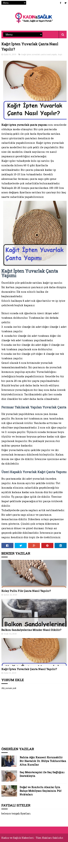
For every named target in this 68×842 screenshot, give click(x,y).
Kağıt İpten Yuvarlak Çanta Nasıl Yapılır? (29, 669)
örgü (60, 54)
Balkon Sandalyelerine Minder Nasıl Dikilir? (31, 630)
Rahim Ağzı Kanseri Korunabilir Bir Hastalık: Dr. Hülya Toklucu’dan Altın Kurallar (43, 760)
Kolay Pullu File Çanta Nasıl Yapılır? (26, 590)
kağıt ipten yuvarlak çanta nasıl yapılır (39, 54)
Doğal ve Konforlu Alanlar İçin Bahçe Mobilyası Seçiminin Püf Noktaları (40, 790)
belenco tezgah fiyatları (16, 813)
